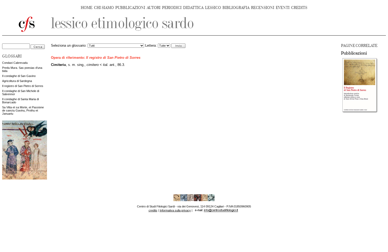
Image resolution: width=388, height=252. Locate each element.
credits (153, 210)
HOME (86, 8)
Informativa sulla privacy (175, 210)
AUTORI (153, 8)
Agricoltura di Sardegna (17, 81)
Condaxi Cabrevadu (15, 62)
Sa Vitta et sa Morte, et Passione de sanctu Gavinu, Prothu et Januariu (23, 110)
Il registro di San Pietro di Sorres (22, 86)
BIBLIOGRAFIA (236, 8)
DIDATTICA (193, 8)
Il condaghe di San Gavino (19, 75)
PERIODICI (172, 8)
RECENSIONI (262, 8)
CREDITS (299, 8)
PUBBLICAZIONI (130, 8)
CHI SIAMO (104, 8)
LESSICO (213, 8)
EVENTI (283, 8)
